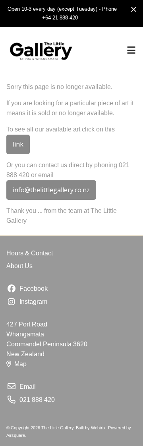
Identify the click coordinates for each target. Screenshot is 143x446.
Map (20, 364)
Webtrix (98, 427)
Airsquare (15, 435)
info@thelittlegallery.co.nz (51, 189)
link (18, 144)
